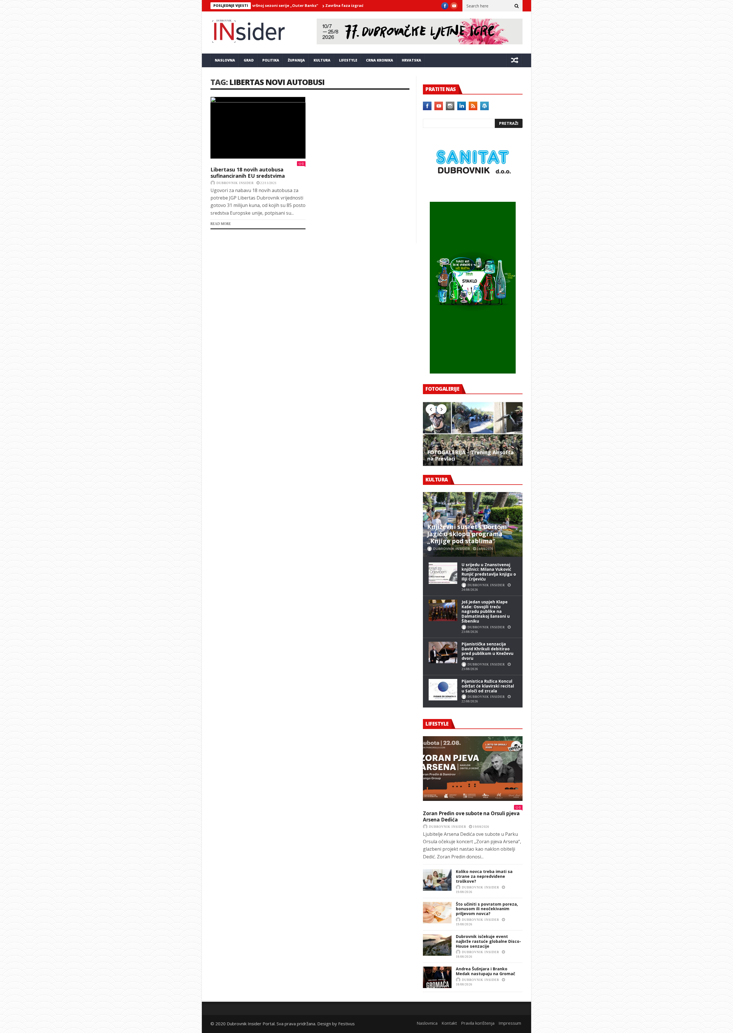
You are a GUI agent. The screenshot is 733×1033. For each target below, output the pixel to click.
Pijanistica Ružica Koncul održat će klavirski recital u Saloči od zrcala (488, 686)
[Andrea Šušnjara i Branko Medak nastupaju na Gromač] (437, 977)
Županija (296, 60)
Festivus (346, 1023)
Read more (220, 224)
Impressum (509, 1023)
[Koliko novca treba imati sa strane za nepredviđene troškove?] (437, 880)
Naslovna (225, 60)
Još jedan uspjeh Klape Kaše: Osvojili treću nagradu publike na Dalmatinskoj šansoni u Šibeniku (486, 611)
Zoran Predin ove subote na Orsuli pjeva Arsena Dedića (471, 816)
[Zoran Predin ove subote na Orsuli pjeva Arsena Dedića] (473, 768)
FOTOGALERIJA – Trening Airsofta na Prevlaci (470, 455)
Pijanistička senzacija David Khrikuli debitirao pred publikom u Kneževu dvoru (487, 651)
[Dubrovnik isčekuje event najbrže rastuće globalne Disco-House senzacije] (437, 945)
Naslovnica (427, 1023)
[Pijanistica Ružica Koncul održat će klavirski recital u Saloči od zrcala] (443, 689)
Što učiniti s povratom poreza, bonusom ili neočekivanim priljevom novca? (487, 909)
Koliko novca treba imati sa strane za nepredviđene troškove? (484, 876)
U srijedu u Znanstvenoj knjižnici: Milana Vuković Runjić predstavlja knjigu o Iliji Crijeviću (489, 572)
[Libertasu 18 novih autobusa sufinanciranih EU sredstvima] (258, 128)
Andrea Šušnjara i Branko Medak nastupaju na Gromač (485, 971)
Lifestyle (348, 60)
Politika (270, 60)
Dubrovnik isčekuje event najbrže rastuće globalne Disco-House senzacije (488, 941)
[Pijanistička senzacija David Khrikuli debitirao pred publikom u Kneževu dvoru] (443, 652)
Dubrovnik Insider (235, 183)
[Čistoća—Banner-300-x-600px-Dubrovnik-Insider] (473, 372)
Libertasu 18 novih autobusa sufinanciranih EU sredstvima (247, 172)
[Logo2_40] (473, 189)
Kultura (322, 60)
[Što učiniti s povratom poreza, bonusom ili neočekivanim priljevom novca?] (437, 912)
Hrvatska (411, 60)
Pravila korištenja (477, 1023)
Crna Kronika (379, 60)
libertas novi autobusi (276, 82)
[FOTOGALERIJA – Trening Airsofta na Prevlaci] (473, 433)
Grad (249, 60)
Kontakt (449, 1023)
